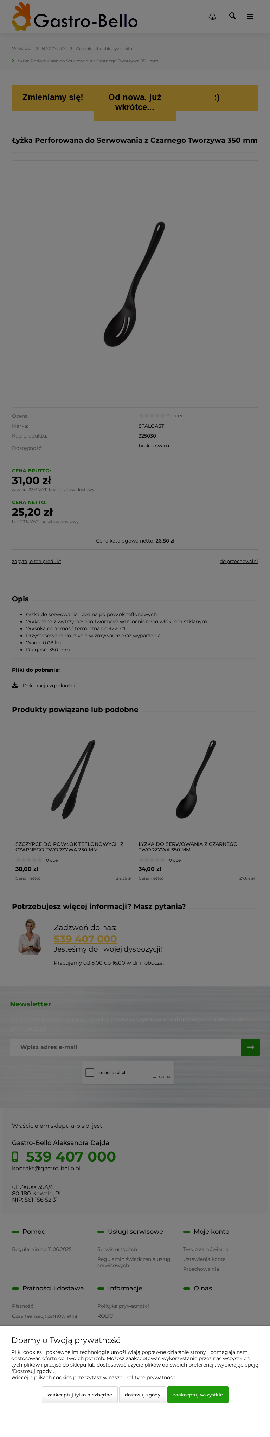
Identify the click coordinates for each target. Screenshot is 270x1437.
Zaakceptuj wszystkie (198, 1395)
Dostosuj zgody (142, 1395)
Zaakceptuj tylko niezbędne (79, 1395)
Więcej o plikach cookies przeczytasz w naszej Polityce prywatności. (94, 1377)
